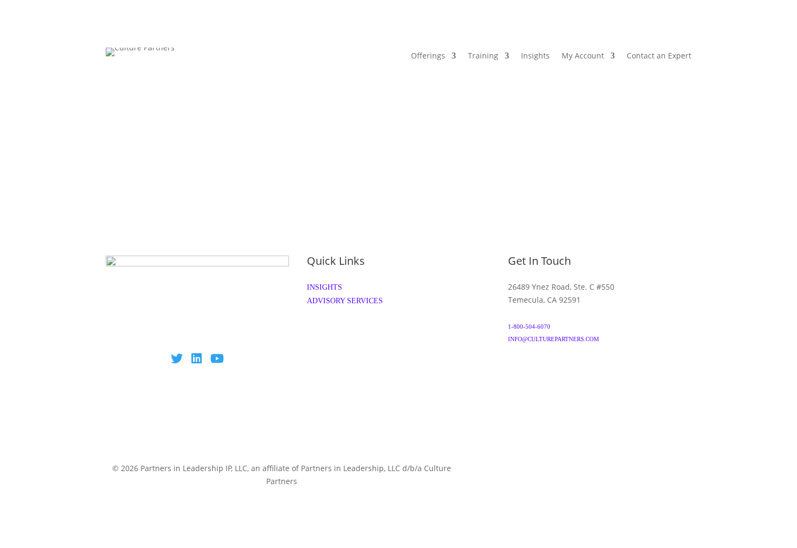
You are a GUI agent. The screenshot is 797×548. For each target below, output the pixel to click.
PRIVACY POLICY (620, 469)
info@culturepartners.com (553, 339)
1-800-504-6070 (529, 326)
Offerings (428, 56)
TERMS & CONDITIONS (533, 469)
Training (483, 56)
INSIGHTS (324, 287)
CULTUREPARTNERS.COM (281, 493)
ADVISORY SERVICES (345, 301)
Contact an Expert (659, 56)
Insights (535, 56)
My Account (583, 56)
